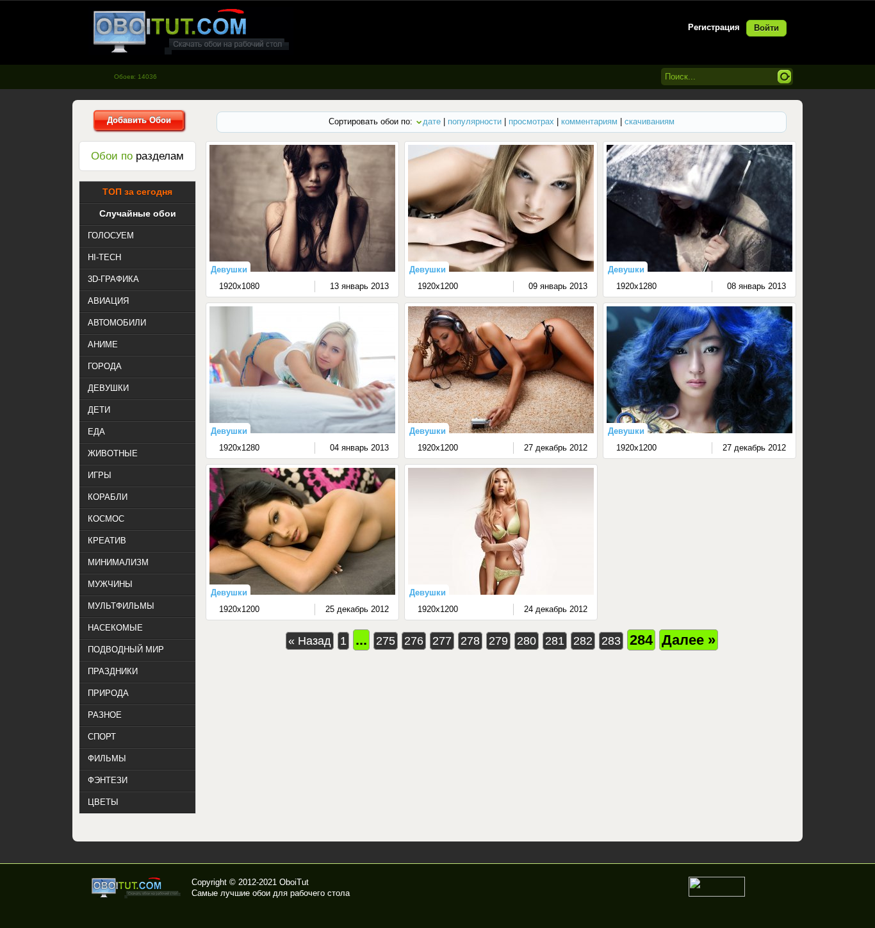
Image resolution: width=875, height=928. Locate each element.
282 (583, 640)
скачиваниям (650, 121)
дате (432, 121)
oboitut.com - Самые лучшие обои (137, 888)
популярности (475, 121)
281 (554, 640)
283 (611, 640)
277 (442, 640)
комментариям (589, 121)
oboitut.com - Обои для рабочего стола (190, 31)
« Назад (309, 640)
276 (413, 640)
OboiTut (294, 882)
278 (470, 640)
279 (498, 640)
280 (526, 640)
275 (385, 640)
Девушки (229, 269)
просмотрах (531, 121)
